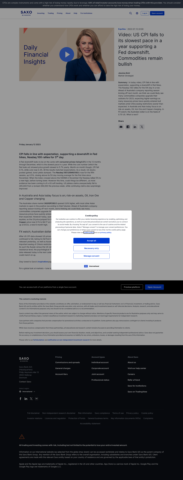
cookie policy (89, 232)
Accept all (91, 240)
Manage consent (91, 256)
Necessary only (91, 248)
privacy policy (105, 232)
